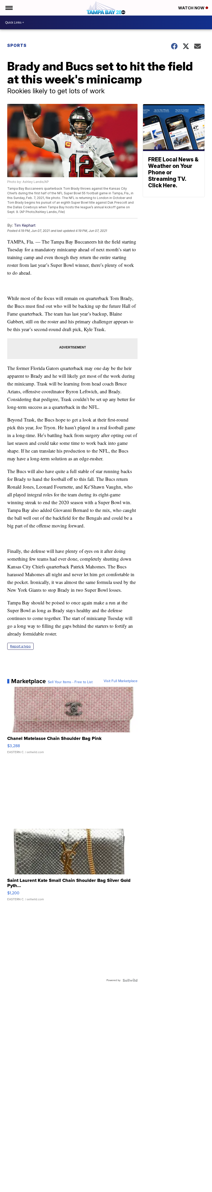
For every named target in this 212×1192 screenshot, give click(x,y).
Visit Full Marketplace (121, 681)
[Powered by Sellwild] (130, 980)
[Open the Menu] (8, 8)
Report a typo (20, 646)
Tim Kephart (24, 225)
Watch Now (192, 7)
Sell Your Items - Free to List (70, 682)
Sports (17, 45)
